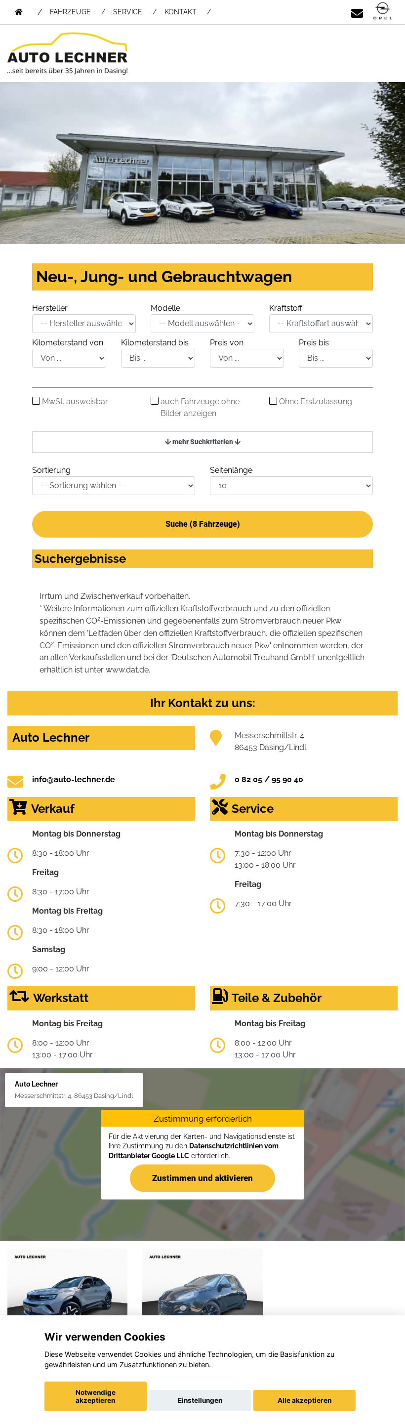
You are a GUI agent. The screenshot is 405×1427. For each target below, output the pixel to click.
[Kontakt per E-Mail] (357, 11)
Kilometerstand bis (155, 342)
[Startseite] (382, 11)
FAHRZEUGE (70, 12)
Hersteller (50, 308)
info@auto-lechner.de (73, 779)
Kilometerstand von (67, 342)
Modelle (165, 308)
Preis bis (314, 342)
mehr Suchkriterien (203, 442)
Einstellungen (200, 1400)
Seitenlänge (231, 470)
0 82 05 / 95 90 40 (269, 779)
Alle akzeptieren (304, 1400)
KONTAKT (180, 12)
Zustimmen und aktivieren (202, 1178)
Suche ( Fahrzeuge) (202, 524)
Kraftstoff (285, 308)
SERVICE (127, 12)
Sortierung (51, 470)
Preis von (226, 342)
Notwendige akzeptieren (96, 1396)
